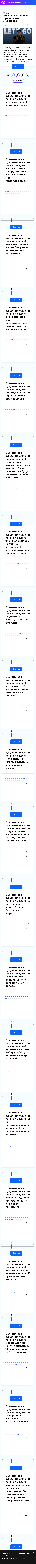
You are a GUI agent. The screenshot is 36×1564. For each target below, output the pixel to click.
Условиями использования (11, 1561)
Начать (18, 67)
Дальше (16, 151)
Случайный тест (14, 3)
